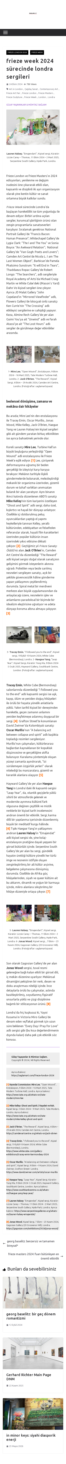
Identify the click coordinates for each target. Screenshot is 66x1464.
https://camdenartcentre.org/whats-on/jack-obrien (31, 1133)
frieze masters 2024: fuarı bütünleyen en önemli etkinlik (33, 1256)
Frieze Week (37, 52)
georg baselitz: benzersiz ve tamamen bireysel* (31, 1243)
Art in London (16, 89)
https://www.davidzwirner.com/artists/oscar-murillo (32, 1172)
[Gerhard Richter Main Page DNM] (33, 1339)
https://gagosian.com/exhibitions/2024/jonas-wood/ (32, 1228)
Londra (51, 97)
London (42, 97)
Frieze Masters (45, 93)
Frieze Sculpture (14, 97)
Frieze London (29, 93)
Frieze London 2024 (17, 52)
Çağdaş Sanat (31, 89)
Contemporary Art (49, 89)
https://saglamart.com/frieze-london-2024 (32, 1075)
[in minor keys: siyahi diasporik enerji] (33, 1400)
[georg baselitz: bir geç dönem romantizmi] (33, 1279)
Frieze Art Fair (13, 93)
